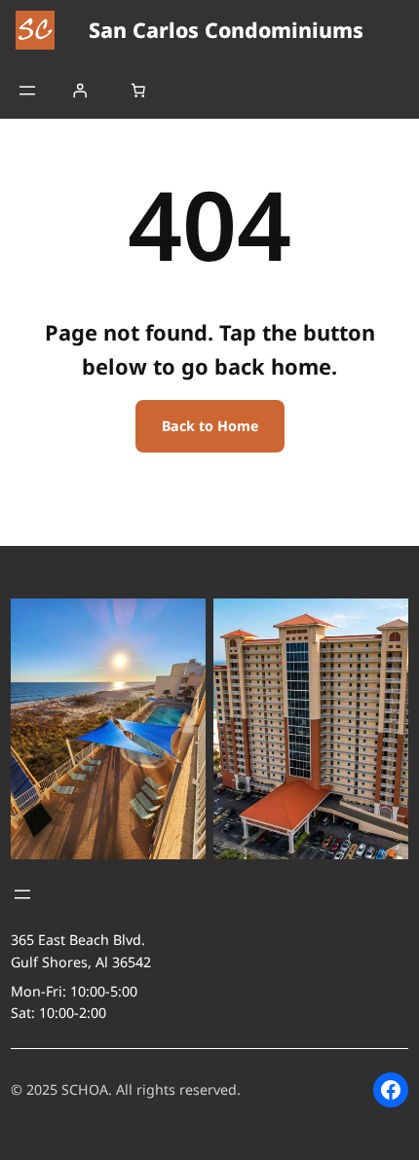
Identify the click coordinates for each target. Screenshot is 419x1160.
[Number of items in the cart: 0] (138, 90)
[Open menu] (27, 90)
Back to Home (210, 426)
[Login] (79, 90)
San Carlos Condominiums (226, 30)
